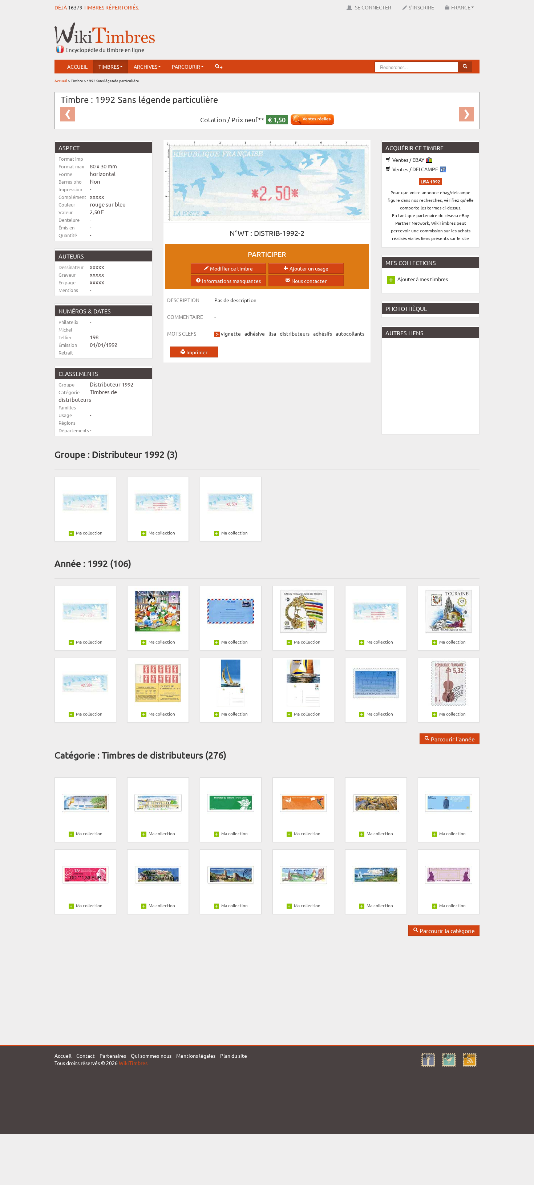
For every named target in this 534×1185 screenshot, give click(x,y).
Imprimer (196, 352)
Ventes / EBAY (408, 159)
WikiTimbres (133, 1063)
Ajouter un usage (308, 268)
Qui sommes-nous (151, 1055)
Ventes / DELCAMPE (415, 169)
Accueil (77, 66)
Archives (145, 66)
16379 (75, 7)
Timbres (108, 66)
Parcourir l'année (452, 738)
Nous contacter (308, 280)
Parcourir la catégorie (446, 930)
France (460, 7)
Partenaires (113, 1055)
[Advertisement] (347, 38)
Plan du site (233, 1055)
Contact (85, 1055)
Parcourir (186, 66)
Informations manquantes (231, 280)
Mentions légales (195, 1055)
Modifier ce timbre (231, 268)
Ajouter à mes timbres (422, 279)
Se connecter (372, 7)
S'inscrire (421, 7)
